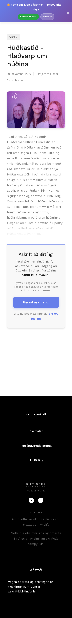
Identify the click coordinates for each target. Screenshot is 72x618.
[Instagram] (40, 500)
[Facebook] (31, 500)
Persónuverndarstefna (36, 446)
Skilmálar (36, 431)
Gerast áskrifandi (36, 302)
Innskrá (47, 16)
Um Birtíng (36, 460)
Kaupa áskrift (28, 16)
